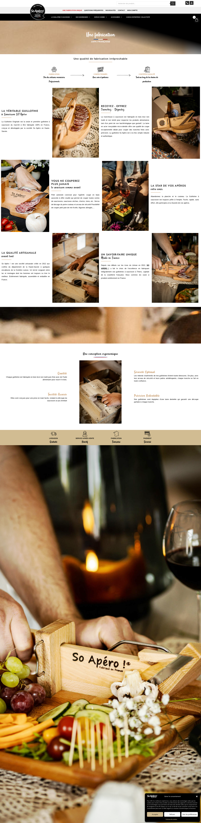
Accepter (155, 814)
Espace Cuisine (99, 17)
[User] (191, 3)
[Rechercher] (172, 3)
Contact (121, 10)
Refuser (172, 814)
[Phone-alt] (187, 3)
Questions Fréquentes (93, 10)
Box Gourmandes (82, 17)
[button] (197, 796)
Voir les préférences (189, 814)
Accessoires (115, 17)
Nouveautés (111, 10)
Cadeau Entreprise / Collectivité (138, 17)
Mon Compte (132, 10)
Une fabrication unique (72, 10)
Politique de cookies (171, 819)
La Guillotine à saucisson (60, 17)
